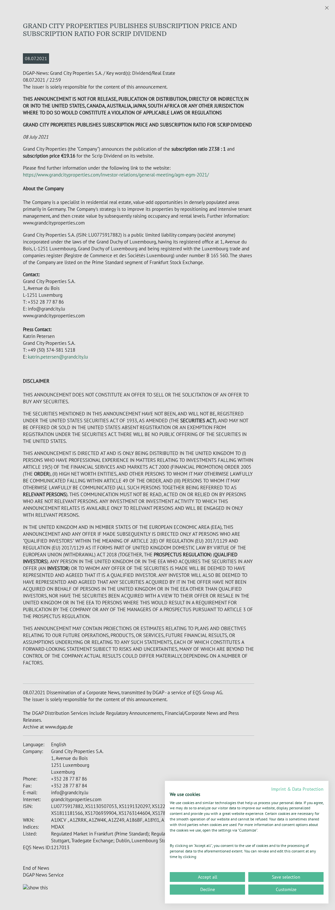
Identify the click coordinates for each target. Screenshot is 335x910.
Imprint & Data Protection (297, 789)
